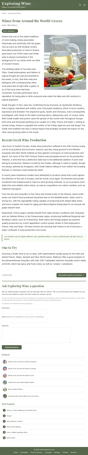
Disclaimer (24, 452)
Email (22, 317)
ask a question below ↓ (43, 236)
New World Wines (14, 13)
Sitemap (57, 452)
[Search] (80, 5)
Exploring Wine (16, 4)
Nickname (5, 308)
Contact (65, 452)
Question (5, 326)
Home (4, 13)
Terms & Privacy (36, 452)
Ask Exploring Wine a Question (70, 275)
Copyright (48, 452)
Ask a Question (9, 31)
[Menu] (84, 5)
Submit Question (11, 347)
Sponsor (74, 452)
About (16, 452)
